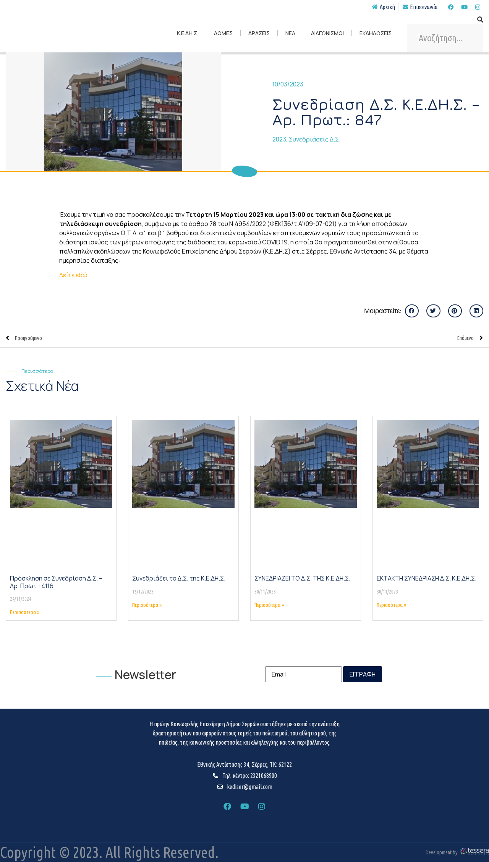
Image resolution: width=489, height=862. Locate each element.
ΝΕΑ (290, 33)
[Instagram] (477, 7)
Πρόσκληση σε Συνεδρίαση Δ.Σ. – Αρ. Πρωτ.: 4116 (56, 582)
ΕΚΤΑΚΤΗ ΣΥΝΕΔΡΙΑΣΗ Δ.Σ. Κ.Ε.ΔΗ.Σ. (426, 578)
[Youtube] (464, 7)
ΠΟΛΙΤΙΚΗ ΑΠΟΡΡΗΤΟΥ (219, 831)
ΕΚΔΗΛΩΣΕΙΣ (375, 33)
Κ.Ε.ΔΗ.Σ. (187, 33)
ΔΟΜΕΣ (223, 33)
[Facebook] (451, 7)
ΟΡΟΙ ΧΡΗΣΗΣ (281, 831)
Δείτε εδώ (73, 275)
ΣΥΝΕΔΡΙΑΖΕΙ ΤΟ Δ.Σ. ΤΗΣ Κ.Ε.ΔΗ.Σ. (302, 578)
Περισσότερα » (24, 612)
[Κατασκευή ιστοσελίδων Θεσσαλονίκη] (474, 853)
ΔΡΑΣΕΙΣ (259, 33)
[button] (412, 310)
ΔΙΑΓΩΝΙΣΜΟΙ (327, 33)
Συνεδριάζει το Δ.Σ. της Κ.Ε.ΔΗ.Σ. (178, 578)
